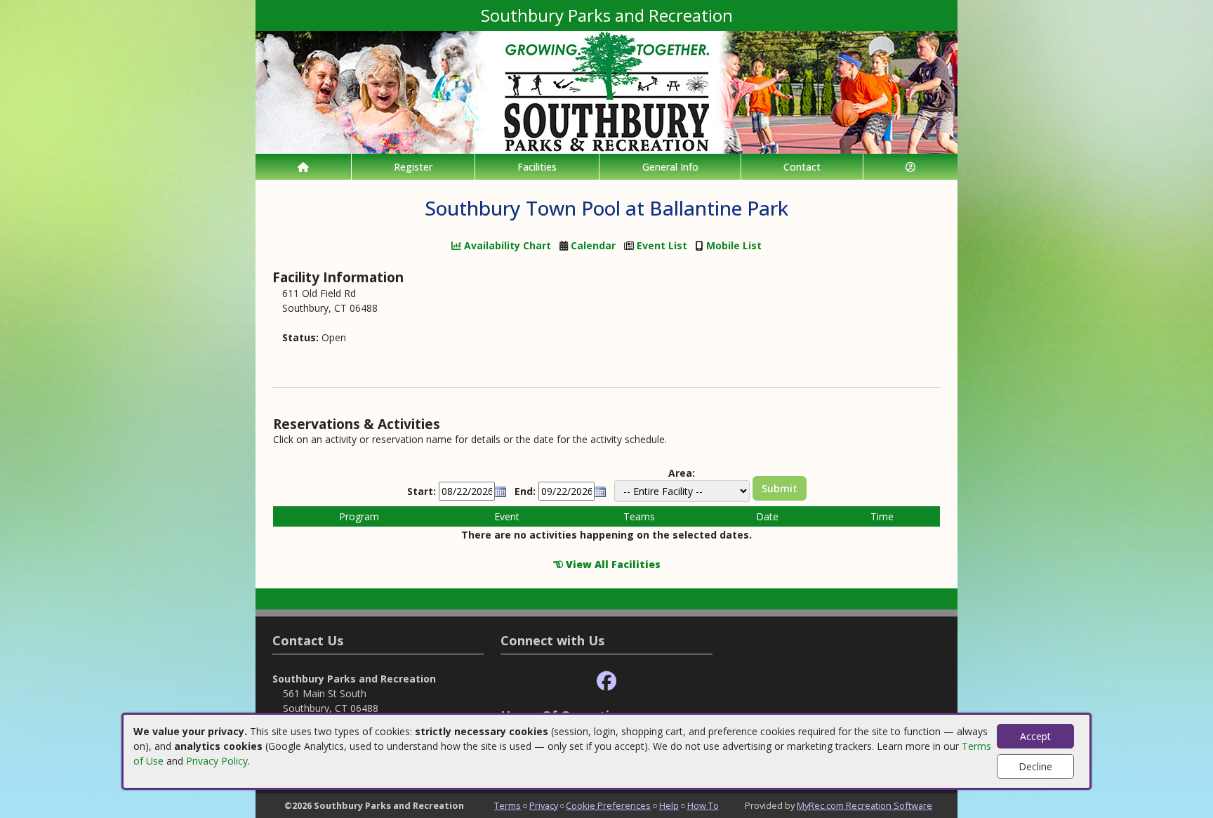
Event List (662, 245)
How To (703, 805)
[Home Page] (303, 167)
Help (669, 805)
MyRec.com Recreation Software (864, 805)
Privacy (543, 805)
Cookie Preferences (608, 805)
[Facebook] (606, 681)
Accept (1035, 736)
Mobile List (734, 245)
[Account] (910, 167)
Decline (1035, 766)
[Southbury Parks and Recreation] (606, 91)
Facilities (537, 166)
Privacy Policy (217, 760)
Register (413, 166)
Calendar (593, 245)
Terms (507, 805)
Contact (802, 166)
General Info (670, 166)
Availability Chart (506, 245)
